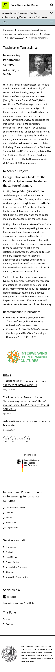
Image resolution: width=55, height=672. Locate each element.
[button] (6, 439)
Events (9, 517)
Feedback (10, 624)
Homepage (8, 29)
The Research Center (15, 507)
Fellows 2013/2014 (15, 37)
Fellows (46, 33)
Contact (9, 552)
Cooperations (12, 527)
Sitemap (9, 572)
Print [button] (8, 619)
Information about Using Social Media (18, 603)
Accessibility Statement (17, 567)
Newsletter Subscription (17, 577)
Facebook (11, 596)
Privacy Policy (12, 562)
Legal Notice (11, 557)
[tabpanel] (27, 196)
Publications (11, 522)
